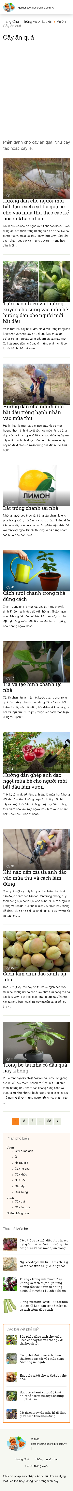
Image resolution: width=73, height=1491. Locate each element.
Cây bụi (20, 1201)
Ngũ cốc (20, 1180)
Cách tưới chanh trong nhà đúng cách (34, 596)
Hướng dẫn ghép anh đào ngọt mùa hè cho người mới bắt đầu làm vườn (35, 781)
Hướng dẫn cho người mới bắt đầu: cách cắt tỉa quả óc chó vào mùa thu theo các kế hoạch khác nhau (36, 209)
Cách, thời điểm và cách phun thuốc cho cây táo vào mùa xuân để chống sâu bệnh (42, 1358)
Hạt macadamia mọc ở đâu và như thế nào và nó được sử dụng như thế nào (42, 1396)
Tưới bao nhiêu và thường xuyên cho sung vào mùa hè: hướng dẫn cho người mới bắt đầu (36, 312)
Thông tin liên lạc (46, 1459)
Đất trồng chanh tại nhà (30, 508)
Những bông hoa (18, 1213)
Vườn (10, 1148)
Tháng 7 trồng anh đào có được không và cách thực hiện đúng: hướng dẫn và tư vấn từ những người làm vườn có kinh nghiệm (43, 1285)
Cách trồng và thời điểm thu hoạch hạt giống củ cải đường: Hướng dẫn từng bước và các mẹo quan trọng (44, 1244)
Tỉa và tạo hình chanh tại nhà (32, 687)
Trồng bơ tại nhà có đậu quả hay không (35, 1067)
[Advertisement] (36, 84)
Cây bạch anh (24, 1151)
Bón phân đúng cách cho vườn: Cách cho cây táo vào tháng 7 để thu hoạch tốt (41, 1340)
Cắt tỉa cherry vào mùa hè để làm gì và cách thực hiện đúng (43, 1414)
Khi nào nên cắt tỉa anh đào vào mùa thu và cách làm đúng (35, 878)
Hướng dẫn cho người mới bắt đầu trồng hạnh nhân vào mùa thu (33, 412)
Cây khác (21, 1174)
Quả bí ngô (22, 1192)
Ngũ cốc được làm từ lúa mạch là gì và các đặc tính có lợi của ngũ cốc (44, 1264)
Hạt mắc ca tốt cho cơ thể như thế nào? (43, 1377)
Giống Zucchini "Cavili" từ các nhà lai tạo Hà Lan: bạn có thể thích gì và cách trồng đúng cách (44, 1305)
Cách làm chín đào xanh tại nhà (34, 976)
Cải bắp (20, 1186)
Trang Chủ (22, 1459)
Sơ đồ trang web (36, 1466)
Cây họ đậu (22, 1169)
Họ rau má (21, 1163)
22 (49, 1121)
